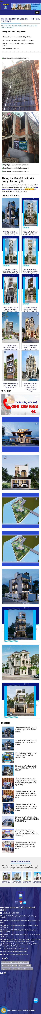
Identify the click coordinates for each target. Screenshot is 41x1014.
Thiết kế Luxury (28, 969)
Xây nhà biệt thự (6, 969)
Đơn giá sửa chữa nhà (24, 965)
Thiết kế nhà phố (17, 969)
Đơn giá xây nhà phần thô (9, 965)
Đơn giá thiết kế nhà (7, 962)
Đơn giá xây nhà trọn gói (22, 962)
